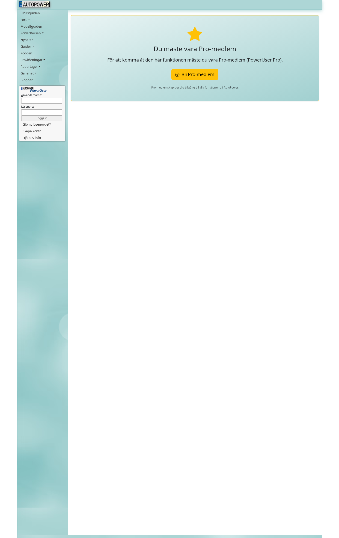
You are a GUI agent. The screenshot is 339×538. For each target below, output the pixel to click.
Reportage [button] (29, 66)
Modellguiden (31, 26)
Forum (25, 20)
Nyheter (27, 40)
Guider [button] (26, 46)
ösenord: (27, 107)
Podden (26, 53)
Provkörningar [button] (31, 60)
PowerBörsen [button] (31, 33)
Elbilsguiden (30, 13)
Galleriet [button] (27, 73)
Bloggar (27, 80)
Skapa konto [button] (32, 131)
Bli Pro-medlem (197, 74)
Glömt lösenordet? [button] (37, 124)
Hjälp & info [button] (32, 138)
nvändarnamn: (31, 95)
